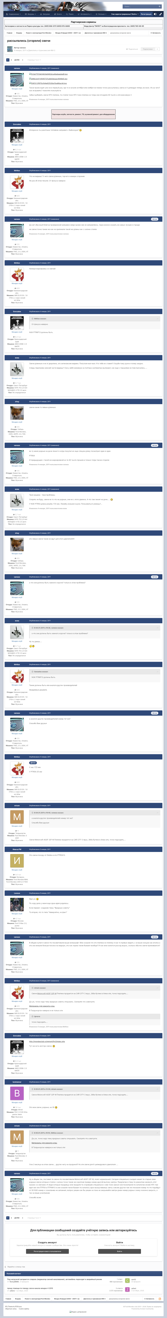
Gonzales (17, 124)
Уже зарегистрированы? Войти (124, 14)
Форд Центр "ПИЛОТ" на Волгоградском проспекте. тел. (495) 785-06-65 (114, 26)
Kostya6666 (14, 1282)
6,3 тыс (18, 149)
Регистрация (146, 14)
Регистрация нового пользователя (47, 1251)
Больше (101, 14)
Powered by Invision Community (143, 1309)
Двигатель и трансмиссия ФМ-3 (41, 50)
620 (18, 196)
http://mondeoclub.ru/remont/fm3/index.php (47, 1041)
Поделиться (133, 49)
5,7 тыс (18, 383)
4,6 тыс (18, 875)
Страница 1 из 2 (34, 60)
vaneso (23, 48)
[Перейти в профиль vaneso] (10, 49)
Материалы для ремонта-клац (42, 1006)
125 (17, 94)
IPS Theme (9, 1306)
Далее (16, 60)
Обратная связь (11, 1309)
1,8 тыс (18, 1107)
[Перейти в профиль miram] (17, 817)
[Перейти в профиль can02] (127, 1280)
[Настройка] (155, 14)
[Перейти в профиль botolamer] (17, 1093)
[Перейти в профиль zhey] (17, 413)
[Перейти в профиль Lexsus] (17, 904)
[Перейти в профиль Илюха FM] (17, 860)
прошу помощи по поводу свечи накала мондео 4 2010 (30, 1288)
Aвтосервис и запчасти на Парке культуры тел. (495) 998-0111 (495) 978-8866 (37, 26)
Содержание (13, 14)
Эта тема (151, 6)
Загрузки (46, 14)
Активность (85, 14)
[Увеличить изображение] (80, 130)
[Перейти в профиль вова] (17, 369)
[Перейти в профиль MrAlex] (17, 182)
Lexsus (17, 893)
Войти (119, 1251)
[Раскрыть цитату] (33, 319)
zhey (17, 401)
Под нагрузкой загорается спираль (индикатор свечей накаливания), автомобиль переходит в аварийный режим (54, 1279)
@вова (33, 763)
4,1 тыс (18, 918)
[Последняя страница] (22, 60)
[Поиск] (160, 6)
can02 (133, 1279)
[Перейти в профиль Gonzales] (17, 135)
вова (17, 358)
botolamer (17, 1082)
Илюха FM (17, 849)
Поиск (70, 14)
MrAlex (17, 170)
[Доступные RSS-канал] (160, 1298)
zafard (12, 1291)
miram (17, 805)
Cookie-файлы (24, 1309)
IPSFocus (18, 1306)
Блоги (59, 14)
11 (18, 831)
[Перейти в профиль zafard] (127, 1289)
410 (17, 427)
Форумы (30, 14)
